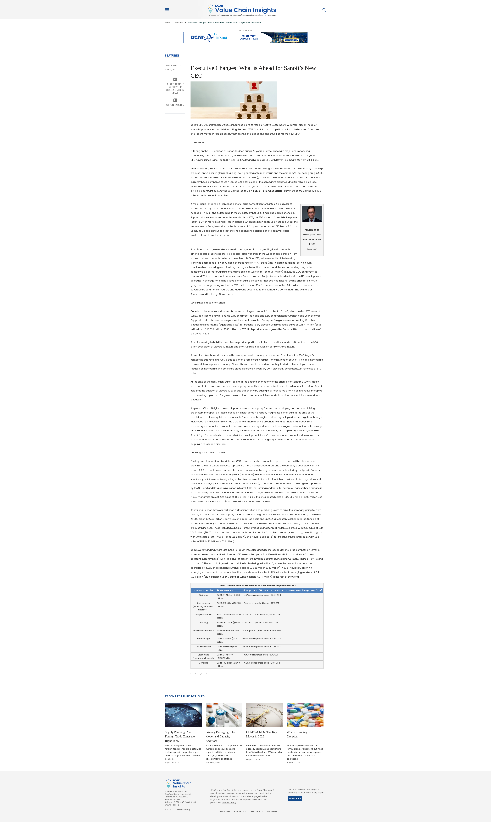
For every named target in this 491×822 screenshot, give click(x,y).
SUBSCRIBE (295, 798)
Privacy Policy (184, 809)
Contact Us (256, 811)
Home (167, 22)
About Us (224, 811)
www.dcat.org (172, 805)
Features (179, 22)
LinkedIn (272, 811)
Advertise (240, 811)
